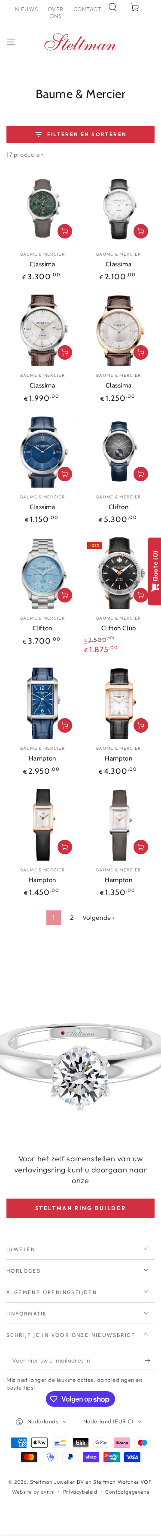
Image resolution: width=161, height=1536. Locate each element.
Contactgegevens (127, 1491)
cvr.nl (48, 1491)
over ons (56, 12)
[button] (112, 7)
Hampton (42, 758)
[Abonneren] (150, 1360)
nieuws (26, 9)
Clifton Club (118, 628)
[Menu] (11, 42)
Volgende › (98, 917)
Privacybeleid (80, 1491)
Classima (42, 264)
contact (87, 9)
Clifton (118, 507)
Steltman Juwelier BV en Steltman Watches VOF (90, 1482)
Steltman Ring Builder (80, 1208)
